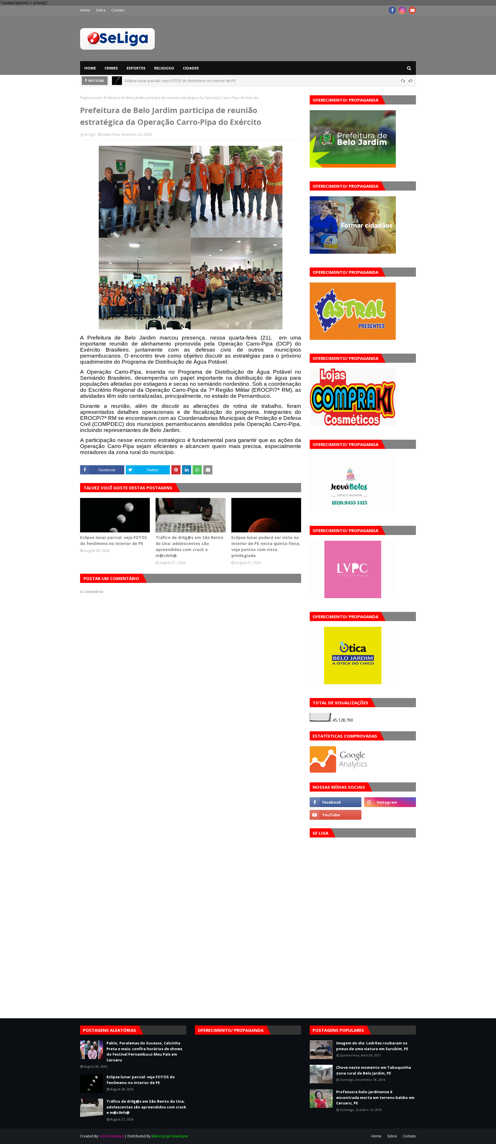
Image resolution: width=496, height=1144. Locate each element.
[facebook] (392, 10)
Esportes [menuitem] (136, 68)
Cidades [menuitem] (191, 68)
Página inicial (90, 97)
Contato (118, 10)
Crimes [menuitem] (111, 68)
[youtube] (412, 10)
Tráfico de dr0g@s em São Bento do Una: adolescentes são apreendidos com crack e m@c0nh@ (189, 546)
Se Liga (89, 134)
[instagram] (402, 10)
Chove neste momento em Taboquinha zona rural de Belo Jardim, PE (373, 1070)
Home (85, 10)
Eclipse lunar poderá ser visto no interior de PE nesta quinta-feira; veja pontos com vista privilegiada (265, 546)
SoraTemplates (111, 1136)
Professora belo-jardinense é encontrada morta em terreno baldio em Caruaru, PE (375, 1097)
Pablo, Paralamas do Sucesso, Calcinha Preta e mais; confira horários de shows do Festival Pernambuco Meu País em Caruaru (144, 1051)
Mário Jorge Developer (170, 1136)
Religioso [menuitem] (164, 68)
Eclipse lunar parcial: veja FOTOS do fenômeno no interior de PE (180, 80)
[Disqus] (190, 797)
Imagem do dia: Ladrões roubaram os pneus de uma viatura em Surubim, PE (372, 1045)
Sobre (101, 10)
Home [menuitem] (90, 68)
